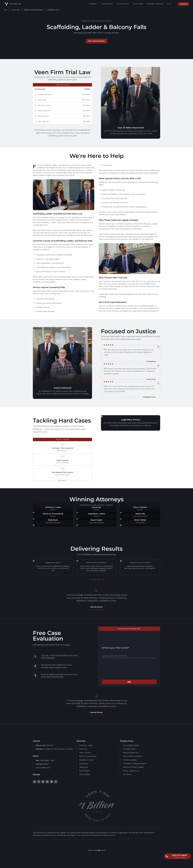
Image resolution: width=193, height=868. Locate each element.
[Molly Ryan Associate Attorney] (34, 525)
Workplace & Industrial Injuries (135, 763)
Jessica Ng (83, 763)
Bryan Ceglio (84, 771)
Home (5, 10)
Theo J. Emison (85, 753)
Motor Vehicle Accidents (132, 756)
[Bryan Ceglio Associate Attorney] (77, 525)
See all (128, 774)
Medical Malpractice (130, 753)
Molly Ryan (83, 767)
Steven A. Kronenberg (87, 756)
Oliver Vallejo (84, 774)
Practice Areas (122, 4)
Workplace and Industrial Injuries (33, 10)
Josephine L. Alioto (86, 760)
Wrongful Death (129, 749)
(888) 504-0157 (44, 745)
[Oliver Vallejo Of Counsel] (121, 525)
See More (61, 480)
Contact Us (183, 4)
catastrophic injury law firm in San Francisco (75, 173)
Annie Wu (83, 749)
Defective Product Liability (133, 767)
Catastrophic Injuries (131, 745)
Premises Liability (130, 760)
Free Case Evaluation (96, 41)
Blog (169, 4)
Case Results (107, 4)
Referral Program (155, 4)
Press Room (138, 4)
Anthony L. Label (85, 745)
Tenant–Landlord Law (131, 771)
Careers (36, 774)
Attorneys (93, 4)
